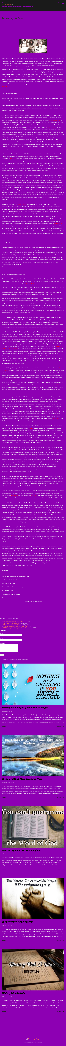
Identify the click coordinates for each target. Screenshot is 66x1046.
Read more (60, 726)
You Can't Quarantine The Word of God (21, 850)
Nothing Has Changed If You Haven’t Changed (25, 707)
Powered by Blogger (34, 1039)
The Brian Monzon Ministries (18, 6)
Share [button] (60, 611)
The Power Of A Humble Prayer (17, 921)
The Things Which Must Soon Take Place (22, 778)
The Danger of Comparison (11, 623)
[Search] (59, 3)
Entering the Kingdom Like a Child (13, 621)
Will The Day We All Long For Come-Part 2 (15, 628)
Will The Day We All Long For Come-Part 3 (15, 626)
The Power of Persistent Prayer (12, 625)
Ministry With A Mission (14, 993)
